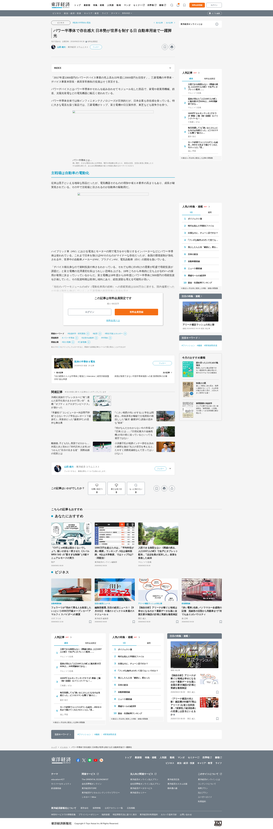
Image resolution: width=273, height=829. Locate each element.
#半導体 (104, 338)
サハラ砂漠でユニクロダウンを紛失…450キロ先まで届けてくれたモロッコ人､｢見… (203, 144)
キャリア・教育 (91, 13)
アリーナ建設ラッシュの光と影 (199, 324)
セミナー (137, 5)
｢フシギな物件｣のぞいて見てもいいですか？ (203, 240)
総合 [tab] (191, 78)
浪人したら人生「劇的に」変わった (203, 247)
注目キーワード (190, 338)
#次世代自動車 (88, 338)
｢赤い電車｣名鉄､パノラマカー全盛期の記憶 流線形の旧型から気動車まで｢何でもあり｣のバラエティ (202, 611)
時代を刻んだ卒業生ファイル (201, 226)
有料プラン (203, 788)
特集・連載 (98, 5)
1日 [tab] (191, 212)
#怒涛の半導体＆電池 (81, 23)
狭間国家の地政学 (204, 403)
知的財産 (106, 814)
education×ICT (58, 779)
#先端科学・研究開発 (76, 334)
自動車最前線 (194, 261)
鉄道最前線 (56, 788)
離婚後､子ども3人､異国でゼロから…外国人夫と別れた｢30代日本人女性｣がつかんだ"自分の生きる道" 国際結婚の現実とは (70, 448)
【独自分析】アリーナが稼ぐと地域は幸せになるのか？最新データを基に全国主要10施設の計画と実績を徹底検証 (157, 611)
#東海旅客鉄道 (210, 345)
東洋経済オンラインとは (191, 24)
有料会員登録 (197, 5)
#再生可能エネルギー (114, 334)
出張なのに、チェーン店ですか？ (203, 233)
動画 (119, 5)
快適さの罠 (201, 383)
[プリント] (172, 47)
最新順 (87, 5)
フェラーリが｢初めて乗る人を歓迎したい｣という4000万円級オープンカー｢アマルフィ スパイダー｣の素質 (71, 611)
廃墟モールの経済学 (197, 275)
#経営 (95, 334)
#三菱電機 (82, 342)
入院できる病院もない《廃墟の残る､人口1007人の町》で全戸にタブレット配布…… (203, 87)
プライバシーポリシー (89, 814)
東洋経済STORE (89, 788)
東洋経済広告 (173, 779)
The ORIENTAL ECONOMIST (95, 779)
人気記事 (187, 72)
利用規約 (202, 801)
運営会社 (84, 808)
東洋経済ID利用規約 (149, 814)
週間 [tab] (210, 212)
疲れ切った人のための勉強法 (207, 363)
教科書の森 (172, 788)
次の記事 (169, 23)
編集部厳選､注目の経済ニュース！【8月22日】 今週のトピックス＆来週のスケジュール (115, 611)
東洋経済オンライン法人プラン (144, 779)
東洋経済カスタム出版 (177, 784)
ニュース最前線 (195, 268)
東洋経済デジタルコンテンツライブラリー (101, 792)
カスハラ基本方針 (169, 814)
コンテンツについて (207, 784)
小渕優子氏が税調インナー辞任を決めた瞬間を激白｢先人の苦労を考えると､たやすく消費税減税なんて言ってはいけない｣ (134, 448)
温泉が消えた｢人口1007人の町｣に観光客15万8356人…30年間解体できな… (202, 101)
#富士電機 (66, 342)
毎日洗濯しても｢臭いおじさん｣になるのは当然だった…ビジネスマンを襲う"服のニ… (203, 130)
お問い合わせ (186, 814)
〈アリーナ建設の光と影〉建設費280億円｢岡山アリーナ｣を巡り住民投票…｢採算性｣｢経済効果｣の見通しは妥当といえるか (183, 706)
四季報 (150, 5)
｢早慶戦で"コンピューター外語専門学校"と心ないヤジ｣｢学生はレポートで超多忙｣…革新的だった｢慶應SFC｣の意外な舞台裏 (71, 417)
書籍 (161, 5)
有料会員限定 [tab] (209, 79)
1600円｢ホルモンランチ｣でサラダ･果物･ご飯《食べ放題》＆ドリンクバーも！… (203, 116)
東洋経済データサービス (141, 788)
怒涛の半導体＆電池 (84, 361)
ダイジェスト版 (195, 219)
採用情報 (97, 808)
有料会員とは (113, 320)
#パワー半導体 (68, 338)
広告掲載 (131, 808)
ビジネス (57, 13)
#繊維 (199, 345)
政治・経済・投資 (72, 13)
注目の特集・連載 (191, 296)
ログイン (214, 5)
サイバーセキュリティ (61, 784)
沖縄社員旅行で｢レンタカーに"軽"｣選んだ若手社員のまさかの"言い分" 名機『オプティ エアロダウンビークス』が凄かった (71, 402)
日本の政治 (193, 254)
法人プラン (203, 792)
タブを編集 (216, 13)
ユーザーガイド (205, 797)
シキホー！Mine (89, 797)
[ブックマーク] (165, 47)
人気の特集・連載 (192, 206)
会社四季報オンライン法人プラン (145, 784)
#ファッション (188, 345)
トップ (77, 5)
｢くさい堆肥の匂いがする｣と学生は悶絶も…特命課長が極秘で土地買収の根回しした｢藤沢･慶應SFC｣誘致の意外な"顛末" (134, 417)
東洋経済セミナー (138, 792)
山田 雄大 (61, 47)
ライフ (105, 13)
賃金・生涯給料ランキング (200, 282)
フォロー (96, 47)
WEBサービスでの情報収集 (63, 814)
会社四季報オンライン (92, 784)
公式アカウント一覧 (114, 808)
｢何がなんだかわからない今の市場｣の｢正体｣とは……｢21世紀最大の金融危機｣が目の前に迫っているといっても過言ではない (134, 433)
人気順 (110, 5)
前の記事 (159, 23)
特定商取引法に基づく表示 (125, 814)
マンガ (127, 5)
